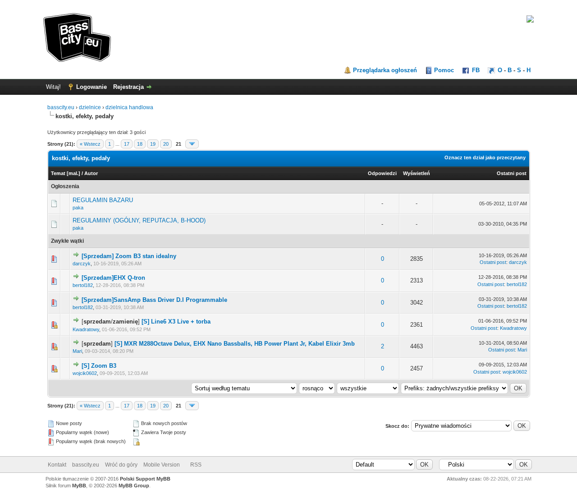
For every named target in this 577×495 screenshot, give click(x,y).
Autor (91, 173)
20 (166, 144)
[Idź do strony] (192, 143)
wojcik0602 (85, 373)
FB (476, 70)
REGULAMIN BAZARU (103, 200)
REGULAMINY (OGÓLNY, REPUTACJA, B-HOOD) (139, 220)
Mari (77, 351)
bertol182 (83, 285)
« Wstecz (90, 144)
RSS (195, 465)
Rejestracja (128, 86)
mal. (73, 173)
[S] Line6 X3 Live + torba (176, 321)
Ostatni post (512, 173)
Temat (58, 173)
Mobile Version (161, 465)
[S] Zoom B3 (99, 365)
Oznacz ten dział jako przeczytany (485, 157)
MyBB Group (134, 485)
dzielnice (90, 107)
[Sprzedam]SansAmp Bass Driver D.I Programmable (154, 299)
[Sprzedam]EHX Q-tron (113, 277)
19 (153, 144)
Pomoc (444, 70)
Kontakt (57, 465)
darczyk (82, 263)
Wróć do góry (121, 465)
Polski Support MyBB (145, 478)
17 (126, 144)
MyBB (79, 485)
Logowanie (91, 86)
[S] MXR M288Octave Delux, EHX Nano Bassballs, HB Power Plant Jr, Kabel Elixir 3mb (234, 343)
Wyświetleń (416, 173)
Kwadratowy (86, 329)
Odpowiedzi (382, 173)
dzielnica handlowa (129, 107)
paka (78, 207)
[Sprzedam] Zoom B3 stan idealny (129, 256)
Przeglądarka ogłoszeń (385, 70)
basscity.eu (60, 107)
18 (139, 144)
